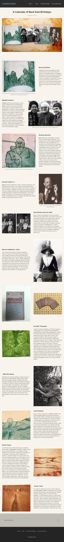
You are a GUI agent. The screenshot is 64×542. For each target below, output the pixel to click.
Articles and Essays (42, 531)
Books (30, 3)
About (23, 531)
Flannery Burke (9, 4)
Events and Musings (31, 531)
